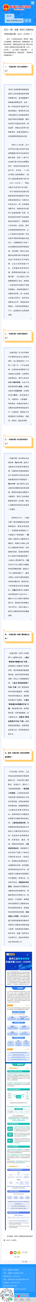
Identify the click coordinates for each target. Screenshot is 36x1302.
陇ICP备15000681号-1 (10, 1286)
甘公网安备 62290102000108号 (15, 1289)
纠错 (25, 1261)
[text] (14, 20)
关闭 (25, 1252)
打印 (18, 1257)
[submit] (27, 20)
